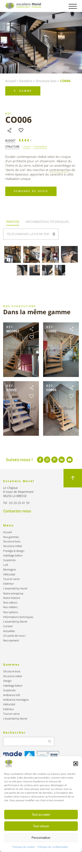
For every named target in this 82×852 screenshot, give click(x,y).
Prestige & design (13, 551)
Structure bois (46, 81)
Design (7, 681)
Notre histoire (11, 598)
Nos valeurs (10, 602)
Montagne (9, 569)
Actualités (9, 631)
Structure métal (12, 546)
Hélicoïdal (9, 574)
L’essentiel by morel (15, 588)
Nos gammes (11, 537)
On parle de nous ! (14, 635)
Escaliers (25, 81)
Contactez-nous (17, 510)
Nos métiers (10, 607)
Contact (8, 626)
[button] (76, 764)
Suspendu (9, 560)
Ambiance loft (11, 695)
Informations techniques (18, 617)
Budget (10, 140)
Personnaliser (41, 837)
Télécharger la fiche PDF (29, 234)
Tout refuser (41, 826)
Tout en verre (11, 579)
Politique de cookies (23, 847)
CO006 (18, 119)
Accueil (10, 81)
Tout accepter (41, 814)
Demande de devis (31, 191)
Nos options (10, 612)
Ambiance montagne (16, 699)
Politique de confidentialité (52, 847)
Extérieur (8, 583)
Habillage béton (12, 555)
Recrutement (11, 640)
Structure (12, 146)
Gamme (25, 91)
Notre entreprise (13, 593)
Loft (5, 565)
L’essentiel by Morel (15, 621)
